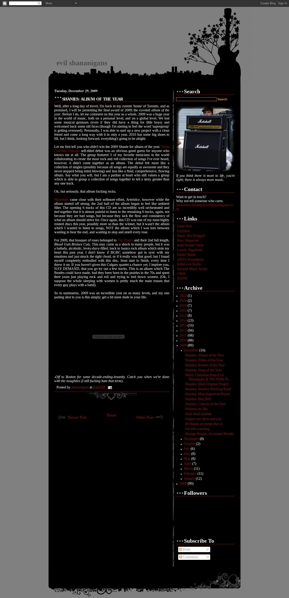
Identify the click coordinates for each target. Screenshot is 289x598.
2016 (183, 310)
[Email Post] (109, 387)
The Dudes (125, 240)
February (191, 473)
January (190, 478)
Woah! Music (186, 255)
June (187, 454)
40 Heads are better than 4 (203, 424)
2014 (183, 320)
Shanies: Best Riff (198, 399)
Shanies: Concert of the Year (205, 404)
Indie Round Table (190, 245)
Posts (186, 549)
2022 (183, 295)
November (192, 439)
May (187, 458)
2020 (183, 300)
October (190, 444)
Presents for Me (196, 409)
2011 (183, 335)
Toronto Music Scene (192, 269)
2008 (183, 483)
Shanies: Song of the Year (203, 370)
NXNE (182, 278)
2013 (183, 325)
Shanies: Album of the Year (204, 355)
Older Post (145, 417)
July (187, 449)
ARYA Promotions (190, 259)
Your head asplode (198, 414)
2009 (183, 345)
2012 (183, 330)
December (191, 350)
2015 (183, 315)
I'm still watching (197, 429)
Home (112, 415)
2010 (183, 340)
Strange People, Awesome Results (209, 434)
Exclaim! (183, 231)
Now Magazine (188, 240)
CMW (181, 274)
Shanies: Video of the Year (204, 360)
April (188, 463)
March (189, 468)
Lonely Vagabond (189, 250)
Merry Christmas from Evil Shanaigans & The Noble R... (208, 377)
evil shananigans (81, 63)
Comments (190, 557)
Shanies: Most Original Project (207, 384)
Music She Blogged (191, 236)
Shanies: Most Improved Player (207, 394)
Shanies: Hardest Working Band (208, 389)
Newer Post (77, 417)
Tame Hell (184, 226)
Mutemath (62, 199)
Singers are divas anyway (203, 419)
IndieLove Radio (189, 264)
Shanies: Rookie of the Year (205, 365)
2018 (183, 305)
